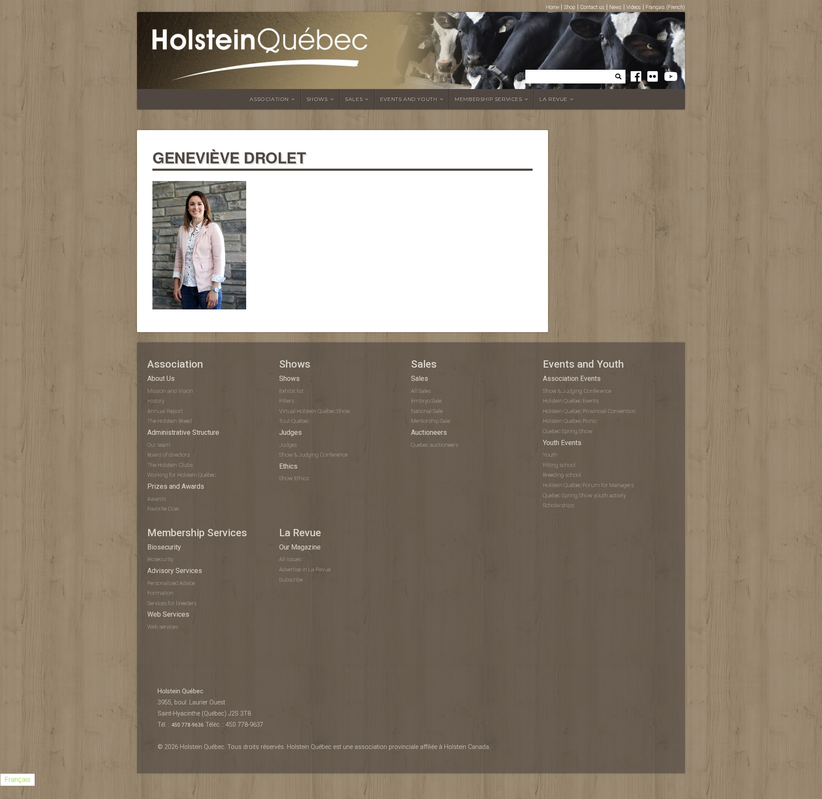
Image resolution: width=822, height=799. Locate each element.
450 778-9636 (187, 725)
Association (269, 99)
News (615, 7)
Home (552, 7)
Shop (569, 7)
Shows (317, 99)
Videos (633, 7)
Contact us (592, 7)
